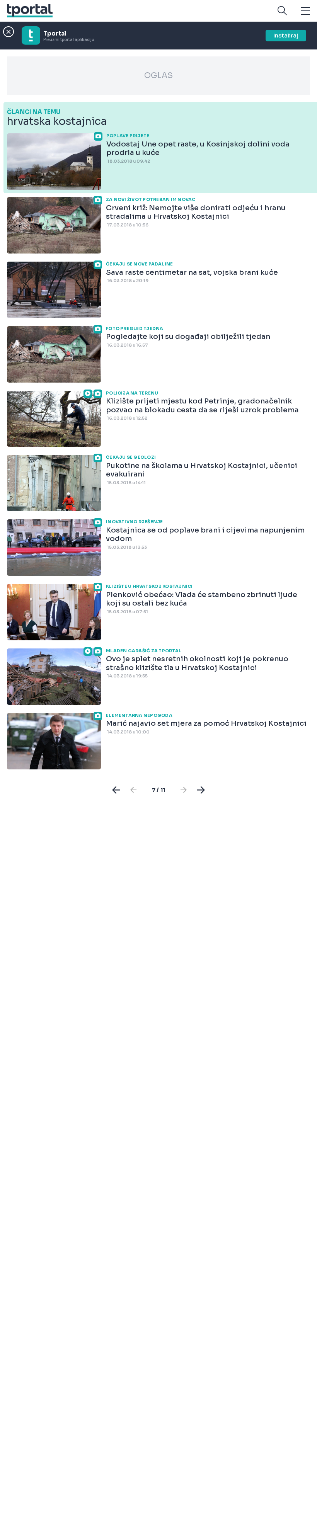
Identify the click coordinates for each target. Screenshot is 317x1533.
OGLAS (158, 75)
